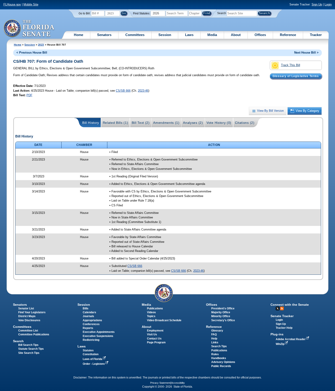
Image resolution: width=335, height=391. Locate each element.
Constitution (90, 354)
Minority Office (220, 316)
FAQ (214, 334)
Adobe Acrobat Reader (291, 339)
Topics (151, 316)
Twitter (277, 308)
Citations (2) (245, 122)
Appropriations (92, 320)
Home (78, 35)
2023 (41, 44)
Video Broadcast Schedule (164, 320)
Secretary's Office (223, 320)
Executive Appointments (99, 332)
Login (328, 4)
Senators (104, 35)
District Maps (27, 316)
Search (221, 13)
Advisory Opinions (223, 362)
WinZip (280, 344)
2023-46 (143, 90)
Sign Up (317, 4)
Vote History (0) (218, 122)
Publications (155, 308)
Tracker (316, 35)
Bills (85, 308)
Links (214, 342)
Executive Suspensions (98, 336)
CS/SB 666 (123, 90)
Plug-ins (277, 334)
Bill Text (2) (141, 122)
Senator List (26, 308)
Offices (260, 35)
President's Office (222, 308)
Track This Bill (290, 65)
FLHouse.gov (12, 4)
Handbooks (218, 358)
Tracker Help (284, 327)
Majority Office (220, 312)
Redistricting (91, 340)
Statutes (88, 350)
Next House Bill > (306, 52)
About (236, 35)
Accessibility (178, 382)
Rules (215, 354)
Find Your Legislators (32, 312)
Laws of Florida (93, 359)
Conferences (91, 324)
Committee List (28, 330)
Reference (288, 35)
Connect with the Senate (290, 304)
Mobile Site (30, 4)
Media (212, 35)
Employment (155, 330)
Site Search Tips (28, 353)
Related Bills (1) (115, 122)
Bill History (90, 122)
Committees (134, 35)
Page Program (156, 342)
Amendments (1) (166, 122)
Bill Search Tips (28, 345)
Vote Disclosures (29, 320)
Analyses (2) (193, 122)
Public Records (221, 366)
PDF (29, 95)
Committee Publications (33, 334)
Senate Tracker (282, 316)
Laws (189, 35)
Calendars (89, 312)
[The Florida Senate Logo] (29, 28)
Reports (88, 328)
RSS (282, 308)
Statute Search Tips (31, 348)
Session (164, 35)
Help (214, 338)
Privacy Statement (160, 382)
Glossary (217, 330)
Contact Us (154, 338)
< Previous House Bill (31, 52)
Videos (151, 312)
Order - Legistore (94, 364)
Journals (88, 316)
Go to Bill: (84, 13)
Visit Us (152, 334)
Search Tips (219, 346)
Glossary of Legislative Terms (296, 76)
